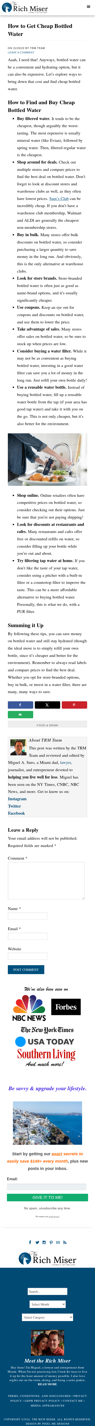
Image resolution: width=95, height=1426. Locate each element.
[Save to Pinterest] (74, 705)
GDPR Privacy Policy (42, 1400)
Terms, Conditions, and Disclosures (39, 1396)
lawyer (65, 762)
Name (14, 908)
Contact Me (73, 1400)
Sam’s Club (59, 198)
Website (14, 948)
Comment (17, 858)
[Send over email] (20, 714)
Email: (12, 1179)
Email (14, 928)
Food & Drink (47, 725)
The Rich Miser (30, 9)
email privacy (54, 1217)
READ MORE (47, 1384)
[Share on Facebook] (20, 705)
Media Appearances (48, 1405)
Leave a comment (21, 52)
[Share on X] (47, 705)
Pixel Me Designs (55, 1423)
